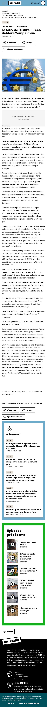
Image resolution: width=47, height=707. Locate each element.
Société (5, 22)
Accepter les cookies (29, 703)
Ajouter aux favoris (15, 49)
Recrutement (18, 675)
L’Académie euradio (21, 677)
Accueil (5, 11)
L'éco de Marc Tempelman (12, 15)
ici (12, 394)
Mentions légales (20, 679)
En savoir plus (15, 700)
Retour (10, 632)
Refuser (11, 703)
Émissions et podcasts (11, 13)
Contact (16, 673)
